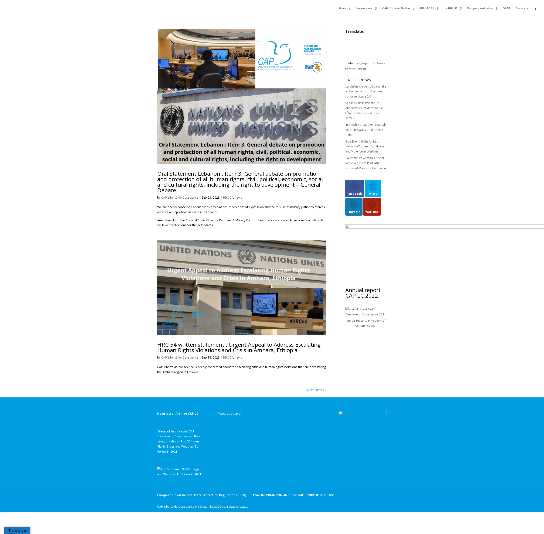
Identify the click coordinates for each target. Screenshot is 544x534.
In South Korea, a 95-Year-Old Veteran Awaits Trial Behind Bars (366, 130)
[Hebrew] (373, 42)
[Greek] (368, 42)
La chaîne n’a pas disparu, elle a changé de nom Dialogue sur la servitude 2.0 (365, 91)
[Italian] (356, 47)
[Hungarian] (377, 42)
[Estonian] (351, 42)
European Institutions (480, 8)
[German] (364, 42)
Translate (361, 69)
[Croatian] (368, 37)
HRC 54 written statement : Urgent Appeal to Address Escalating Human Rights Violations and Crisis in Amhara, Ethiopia (239, 347)
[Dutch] (347, 42)
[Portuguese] (351, 52)
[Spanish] (377, 52)
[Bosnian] (360, 37)
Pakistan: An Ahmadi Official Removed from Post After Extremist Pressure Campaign (365, 163)
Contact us (522, 8)
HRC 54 (228, 197)
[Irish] (351, 47)
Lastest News (364, 8)
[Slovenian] (373, 52)
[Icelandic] (347, 47)
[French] (360, 42)
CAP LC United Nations (396, 8)
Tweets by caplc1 (230, 413)
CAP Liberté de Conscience (179, 197)
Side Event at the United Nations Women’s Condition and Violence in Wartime (364, 146)
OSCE (506, 8)
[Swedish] (347, 57)
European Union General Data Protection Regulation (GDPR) (201, 495)
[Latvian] (368, 47)
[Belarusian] (356, 37)
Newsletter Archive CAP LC (177, 413)
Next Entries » (316, 390)
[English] (347, 37)
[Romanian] (356, 52)
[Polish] (347, 52)
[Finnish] (356, 42)
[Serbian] (364, 52)
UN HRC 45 (451, 8)
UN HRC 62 (427, 8)
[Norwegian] (377, 47)
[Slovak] (368, 52)
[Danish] (377, 37)
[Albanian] (351, 37)
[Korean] (364, 47)
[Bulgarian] (364, 37)
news (238, 197)
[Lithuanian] (373, 47)
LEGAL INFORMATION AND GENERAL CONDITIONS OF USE (293, 495)
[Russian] (360, 52)
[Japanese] (360, 47)
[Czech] (373, 37)
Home (342, 8)
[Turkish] (351, 57)
